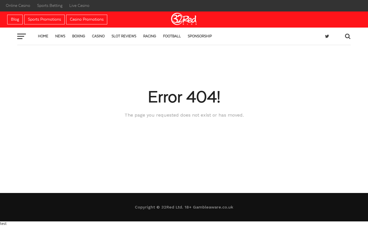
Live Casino (79, 5)
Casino (98, 36)
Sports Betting (49, 5)
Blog (15, 19)
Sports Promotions (44, 19)
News (60, 36)
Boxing (78, 36)
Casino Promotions (86, 19)
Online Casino (18, 5)
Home (43, 36)
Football (172, 36)
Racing (149, 36)
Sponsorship (200, 36)
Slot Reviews (124, 36)
